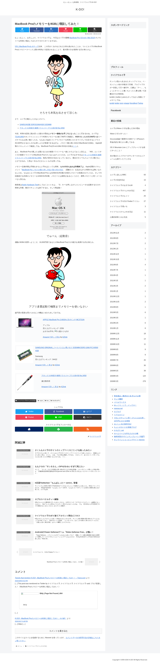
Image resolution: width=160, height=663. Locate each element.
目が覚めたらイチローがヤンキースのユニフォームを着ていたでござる (127, 157)
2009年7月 (128, 360)
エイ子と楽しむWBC (128, 175)
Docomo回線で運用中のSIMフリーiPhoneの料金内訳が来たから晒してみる (127, 140)
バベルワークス (120, 402)
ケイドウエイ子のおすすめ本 (128, 185)
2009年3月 (128, 381)
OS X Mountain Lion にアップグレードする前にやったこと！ (127, 148)
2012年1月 (128, 249)
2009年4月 (128, 376)
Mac (47, 400)
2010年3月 (128, 318)
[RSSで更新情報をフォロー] (88, 429)
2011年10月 (128, 259)
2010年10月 (128, 302)
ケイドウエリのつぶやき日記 (128, 212)
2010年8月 (128, 307)
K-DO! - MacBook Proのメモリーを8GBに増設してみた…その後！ (40, 618)
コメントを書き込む (58, 631)
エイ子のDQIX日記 (128, 180)
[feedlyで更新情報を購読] (58, 429)
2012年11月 (128, 233)
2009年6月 (128, 365)
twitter (117, 103)
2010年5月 (128, 312)
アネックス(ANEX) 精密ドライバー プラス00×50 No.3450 (42, 128)
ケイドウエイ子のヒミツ (128, 196)
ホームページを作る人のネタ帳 (126, 433)
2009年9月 (128, 349)
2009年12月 (128, 333)
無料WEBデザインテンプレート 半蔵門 (129, 436)
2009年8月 (128, 355)
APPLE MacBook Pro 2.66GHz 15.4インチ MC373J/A (63, 320)
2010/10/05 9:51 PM (21, 581)
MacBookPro (56, 400)
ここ (74, 146)
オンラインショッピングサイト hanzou (129, 440)
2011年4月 (128, 275)
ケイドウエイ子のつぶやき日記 (26, 400)
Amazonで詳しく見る (51, 337)
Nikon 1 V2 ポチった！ (119, 134)
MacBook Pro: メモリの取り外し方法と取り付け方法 (42, 170)
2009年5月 (128, 371)
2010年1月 (128, 328)
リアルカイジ (119, 415)
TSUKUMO (19, 137)
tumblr (112, 103)
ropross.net (118, 408)
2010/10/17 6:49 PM (21, 621)
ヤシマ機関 (118, 399)
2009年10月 (128, 344)
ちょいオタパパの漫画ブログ (125, 427)
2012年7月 (128, 243)
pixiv (121, 103)
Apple (41, 400)
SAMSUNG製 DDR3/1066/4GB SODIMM (35, 124)
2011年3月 (128, 280)
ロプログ (117, 411)
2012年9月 (128, 238)
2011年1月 (128, 291)
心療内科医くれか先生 (128, 217)
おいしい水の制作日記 (122, 424)
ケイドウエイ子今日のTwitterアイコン (128, 201)
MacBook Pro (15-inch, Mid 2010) (82, 38)
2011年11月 (128, 254)
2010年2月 (128, 323)
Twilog (140, 103)
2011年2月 (128, 286)
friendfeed (133, 103)
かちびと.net (119, 430)
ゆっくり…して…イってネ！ (125, 405)
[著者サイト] (29, 429)
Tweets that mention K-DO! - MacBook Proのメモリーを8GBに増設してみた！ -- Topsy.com (50, 578)
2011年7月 (128, 270)
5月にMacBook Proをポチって (27, 46)
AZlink (64, 337)
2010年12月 (128, 296)
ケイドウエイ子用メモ (128, 206)
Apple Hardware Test (30, 185)
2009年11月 (128, 339)
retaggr (126, 103)
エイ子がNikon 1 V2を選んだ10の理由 (125, 128)
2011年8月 (128, 265)
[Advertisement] (128, 45)
